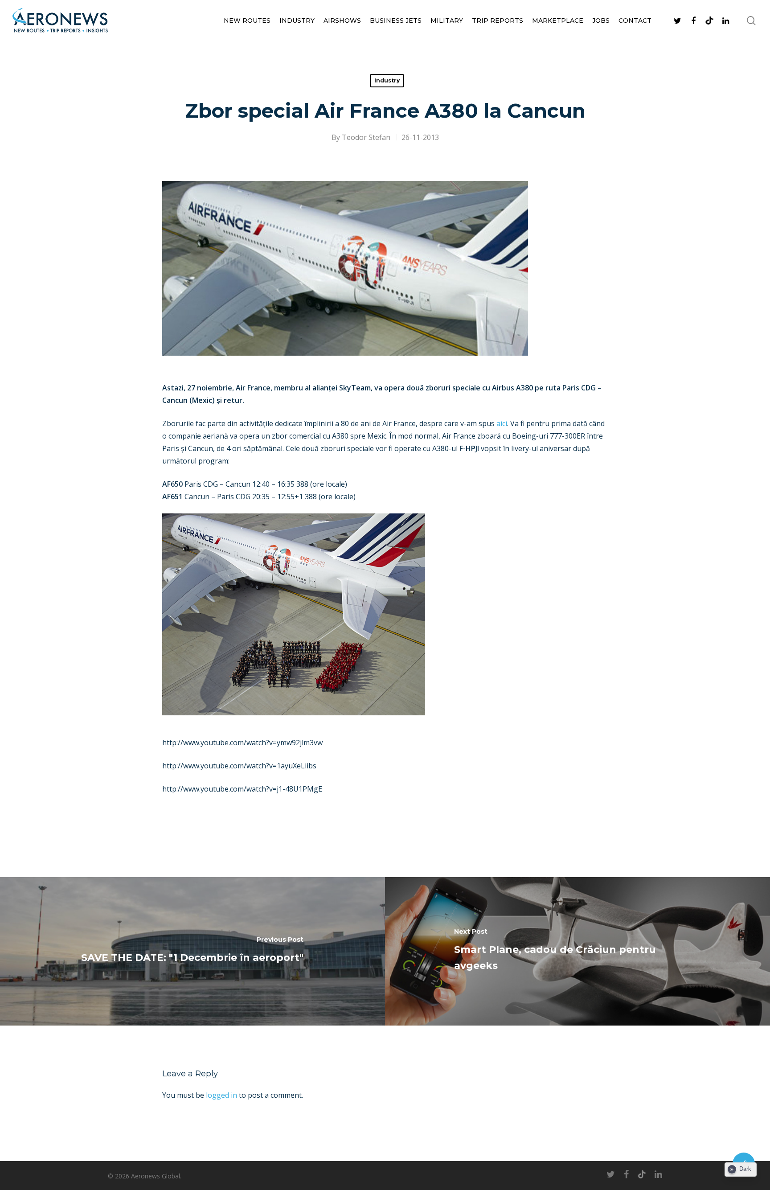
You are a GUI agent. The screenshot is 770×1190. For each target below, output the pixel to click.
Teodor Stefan (366, 137)
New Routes (247, 20)
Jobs (601, 20)
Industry (297, 20)
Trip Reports (497, 20)
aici (501, 423)
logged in (221, 1095)
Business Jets (396, 20)
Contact (634, 20)
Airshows (342, 20)
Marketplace (557, 20)
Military (446, 20)
